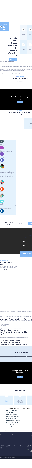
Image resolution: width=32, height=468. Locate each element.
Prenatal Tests (5, 269)
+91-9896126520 (6, 401)
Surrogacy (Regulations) (16, 447)
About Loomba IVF (2, 445)
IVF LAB (7, 447)
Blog (20, 445)
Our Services (15, 446)
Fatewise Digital (13, 457)
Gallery (14, 445)
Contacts (1, 448)
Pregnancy (1, 447)
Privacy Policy (21, 446)
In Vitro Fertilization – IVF (23, 32)
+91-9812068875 (6, 400)
